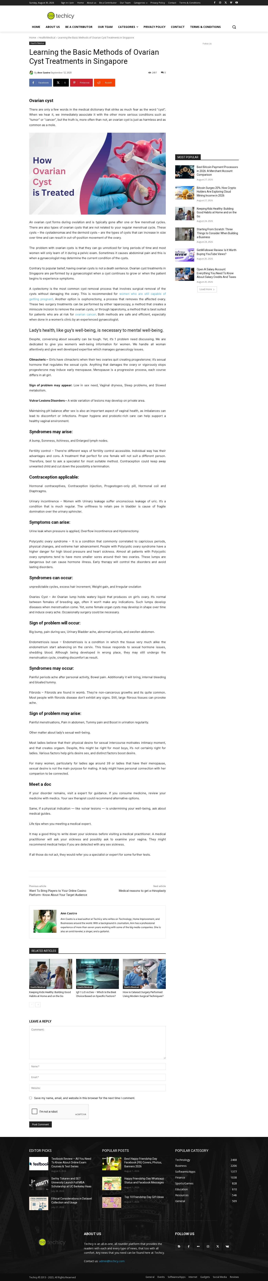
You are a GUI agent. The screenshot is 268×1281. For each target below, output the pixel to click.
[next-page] (38, 1004)
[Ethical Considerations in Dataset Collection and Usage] (38, 1203)
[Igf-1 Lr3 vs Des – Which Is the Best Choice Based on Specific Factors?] (97, 974)
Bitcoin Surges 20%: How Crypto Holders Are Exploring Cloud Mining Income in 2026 (216, 191)
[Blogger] (179, 1246)
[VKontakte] (227, 1246)
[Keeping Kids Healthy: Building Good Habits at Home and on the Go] (50, 974)
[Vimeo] (231, 3)
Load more (206, 289)
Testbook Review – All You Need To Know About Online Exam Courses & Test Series (71, 1162)
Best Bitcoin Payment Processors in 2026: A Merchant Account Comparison (217, 170)
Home (32, 37)
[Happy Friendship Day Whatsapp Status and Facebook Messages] (111, 1183)
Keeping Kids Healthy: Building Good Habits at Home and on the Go (217, 212)
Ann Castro (43, 72)
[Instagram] (220, 3)
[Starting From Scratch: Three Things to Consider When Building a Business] (184, 234)
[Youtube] (236, 3)
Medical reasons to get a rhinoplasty (142, 891)
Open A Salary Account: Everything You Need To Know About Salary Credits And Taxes (216, 273)
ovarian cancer (85, 314)
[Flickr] (198, 1246)
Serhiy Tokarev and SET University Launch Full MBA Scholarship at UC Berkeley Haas (71, 1182)
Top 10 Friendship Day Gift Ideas (144, 1197)
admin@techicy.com (112, 1261)
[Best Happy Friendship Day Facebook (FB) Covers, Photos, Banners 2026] (111, 1163)
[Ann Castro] (31, 73)
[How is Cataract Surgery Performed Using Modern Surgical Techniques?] (144, 974)
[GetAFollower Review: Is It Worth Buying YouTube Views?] (184, 255)
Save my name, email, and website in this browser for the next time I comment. (84, 1098)
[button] (234, 27)
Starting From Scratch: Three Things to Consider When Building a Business (217, 233)
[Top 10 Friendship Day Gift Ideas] (111, 1202)
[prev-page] (31, 1004)
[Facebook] (214, 3)
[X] (225, 3)
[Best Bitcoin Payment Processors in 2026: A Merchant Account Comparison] (184, 172)
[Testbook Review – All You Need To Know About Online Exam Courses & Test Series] (38, 1163)
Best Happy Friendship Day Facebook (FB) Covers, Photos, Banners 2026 (143, 1162)
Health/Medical (47, 37)
